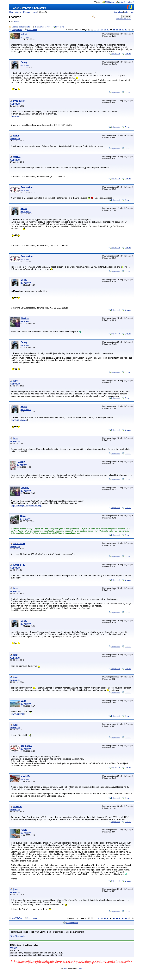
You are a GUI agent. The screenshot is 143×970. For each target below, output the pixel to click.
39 (102, 30)
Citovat (128, 54)
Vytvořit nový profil (126, 2)
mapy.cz (15, 116)
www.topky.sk (18, 714)
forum (65, 968)
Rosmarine (27, 187)
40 (105, 30)
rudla (16, 135)
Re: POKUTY (26, 37)
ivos (15, 380)
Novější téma (17, 30)
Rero (23, 516)
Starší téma (32, 30)
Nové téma (59, 27)
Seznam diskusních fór (21, 27)
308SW (13, 948)
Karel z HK (19, 564)
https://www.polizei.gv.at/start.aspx (26, 505)
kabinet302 (26, 746)
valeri (24, 34)
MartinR (17, 806)
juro (15, 677)
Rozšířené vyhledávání (123, 18)
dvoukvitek (19, 101)
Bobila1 (17, 21)
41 (108, 30)
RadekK (21, 462)
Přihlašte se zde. (17, 936)
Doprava (26, 12)
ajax (15, 655)
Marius (17, 157)
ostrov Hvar (129, 12)
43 (114, 30)
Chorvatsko (118, 12)
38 (98, 30)
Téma (34, 12)
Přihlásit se (109, 2)
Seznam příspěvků (42, 27)
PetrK (24, 830)
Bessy (24, 62)
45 (120, 30)
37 (95, 30)
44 (117, 30)
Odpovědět (115, 54)
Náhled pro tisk (72, 923)
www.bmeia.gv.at (19, 420)
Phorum (79, 968)
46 (123, 30)
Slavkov (25, 318)
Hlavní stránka (15, 12)
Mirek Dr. (26, 776)
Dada (23, 701)
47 (126, 30)
